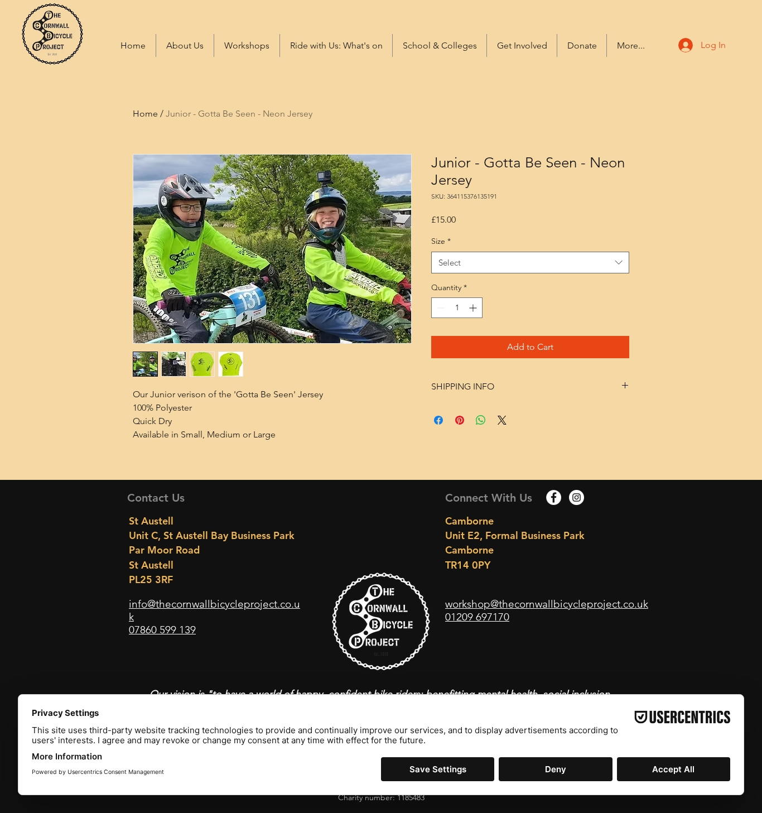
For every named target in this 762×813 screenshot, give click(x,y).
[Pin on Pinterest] (459, 420)
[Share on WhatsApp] (481, 420)
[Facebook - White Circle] (553, 497)
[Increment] (474, 307)
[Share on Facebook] (438, 420)
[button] (335, 45)
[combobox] (530, 262)
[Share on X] (502, 420)
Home (145, 113)
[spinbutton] (457, 307)
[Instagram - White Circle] (576, 497)
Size (441, 241)
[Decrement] (440, 307)
